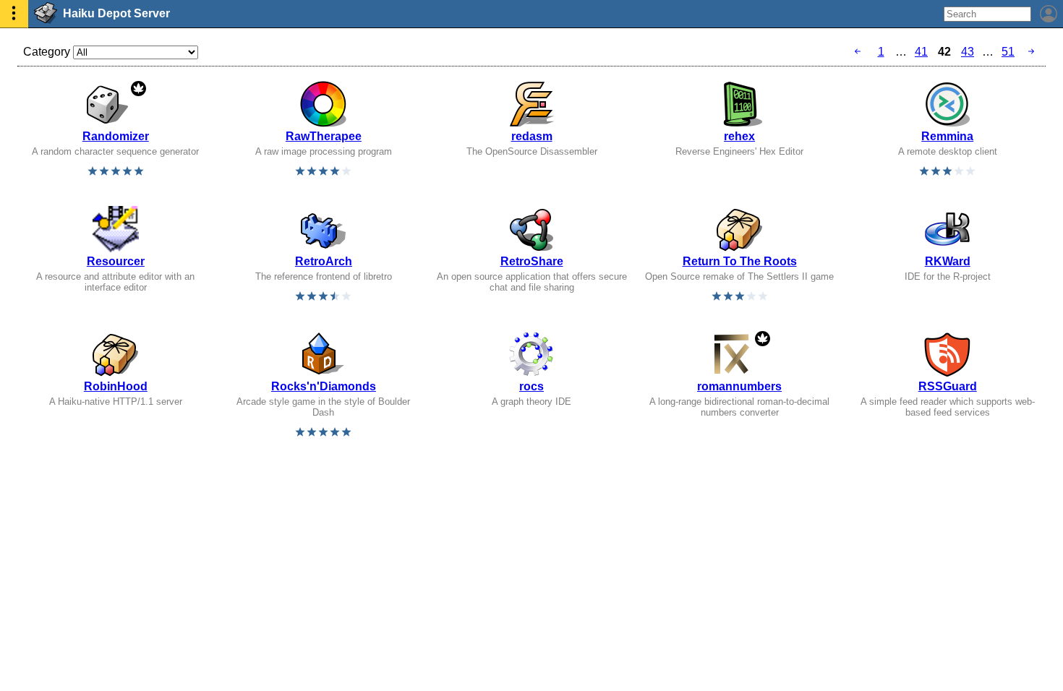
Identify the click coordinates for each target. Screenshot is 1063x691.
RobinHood (116, 386)
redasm (531, 136)
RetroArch (323, 261)
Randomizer (115, 136)
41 (921, 52)
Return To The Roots (740, 261)
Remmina (947, 136)
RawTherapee (324, 136)
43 (967, 52)
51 (1008, 52)
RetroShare (531, 261)
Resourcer (116, 261)
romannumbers (739, 386)
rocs (531, 386)
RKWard (947, 261)
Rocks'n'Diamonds (323, 386)
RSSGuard (947, 386)
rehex (739, 136)
